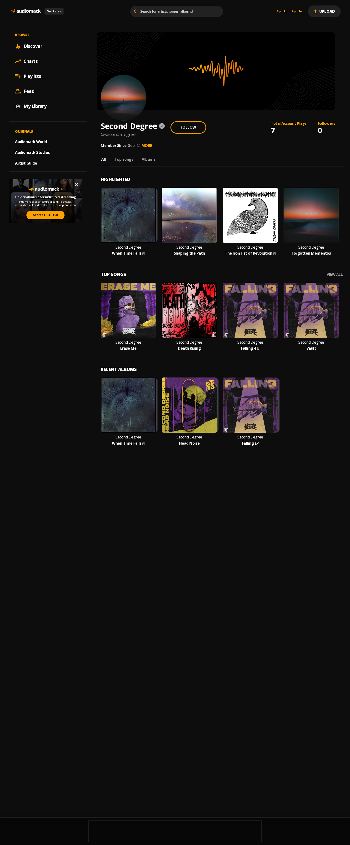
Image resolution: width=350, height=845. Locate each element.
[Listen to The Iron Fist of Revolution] (250, 215)
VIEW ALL (335, 274)
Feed (29, 91)
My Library (35, 106)
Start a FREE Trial (45, 215)
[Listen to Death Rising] (189, 310)
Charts (31, 61)
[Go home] (25, 11)
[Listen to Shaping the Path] (189, 215)
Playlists (32, 76)
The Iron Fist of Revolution (248, 253)
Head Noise (189, 443)
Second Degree (128, 247)
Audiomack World (31, 141)
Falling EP (250, 443)
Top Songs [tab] (124, 159)
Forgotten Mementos (311, 253)
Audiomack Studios (32, 152)
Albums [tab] (148, 159)
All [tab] (103, 159)
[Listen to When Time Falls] (128, 215)
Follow (188, 127)
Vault (311, 348)
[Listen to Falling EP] (250, 405)
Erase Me (128, 348)
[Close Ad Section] (76, 184)
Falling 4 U (250, 348)
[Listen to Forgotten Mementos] (311, 215)
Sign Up (283, 11)
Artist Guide (26, 163)
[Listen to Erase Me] (128, 310)
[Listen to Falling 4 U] (250, 310)
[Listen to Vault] (311, 310)
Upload (327, 11)
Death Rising (189, 348)
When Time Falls (126, 253)
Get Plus (54, 11)
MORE (146, 145)
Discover (33, 46)
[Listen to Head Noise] (189, 405)
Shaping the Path (189, 253)
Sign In (296, 11)
